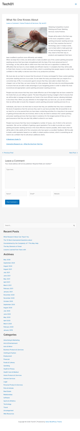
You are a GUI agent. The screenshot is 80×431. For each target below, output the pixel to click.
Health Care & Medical (11, 372)
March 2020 (8, 323)
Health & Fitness (9, 369)
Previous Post (7, 153)
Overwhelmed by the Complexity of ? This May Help (21, 243)
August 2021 (8, 269)
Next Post (73, 153)
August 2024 (8, 266)
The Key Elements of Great (13, 246)
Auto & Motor (8, 346)
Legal (5, 382)
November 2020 (9, 298)
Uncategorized (8, 410)
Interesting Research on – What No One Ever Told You (24, 144)
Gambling (7, 366)
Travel (6, 407)
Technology (7, 404)
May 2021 (7, 279)
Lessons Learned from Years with (15, 249)
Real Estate (7, 391)
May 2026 (7, 259)
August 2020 (8, 307)
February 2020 (8, 327)
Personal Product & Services (13, 385)
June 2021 (7, 276)
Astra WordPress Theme (54, 422)
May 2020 (7, 317)
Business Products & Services (14, 350)
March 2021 (7, 285)
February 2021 (8, 288)
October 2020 (8, 301)
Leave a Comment (12, 23)
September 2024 (9, 263)
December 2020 (9, 295)
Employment (8, 356)
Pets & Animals (9, 388)
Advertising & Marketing (11, 340)
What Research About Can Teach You (16, 237)
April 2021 (7, 282)
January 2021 (8, 292)
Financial (6, 359)
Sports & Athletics (10, 401)
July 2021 (7, 272)
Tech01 (8, 4)
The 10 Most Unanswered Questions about (18, 240)
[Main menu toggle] (76, 4)
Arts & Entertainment (11, 343)
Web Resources (9, 414)
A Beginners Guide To (13, 139)
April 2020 (7, 320)
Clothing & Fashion (10, 353)
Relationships (8, 394)
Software (7, 398)
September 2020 (9, 304)
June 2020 (7, 314)
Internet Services (9, 378)
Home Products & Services (29, 23)
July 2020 (7, 311)
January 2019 (8, 330)
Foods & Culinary (9, 362)
